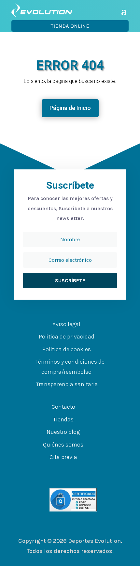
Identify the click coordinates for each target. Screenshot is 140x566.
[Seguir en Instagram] (80, 470)
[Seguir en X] (67, 470)
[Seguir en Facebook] (54, 470)
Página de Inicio (70, 107)
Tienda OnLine (70, 26)
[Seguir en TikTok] (93, 470)
